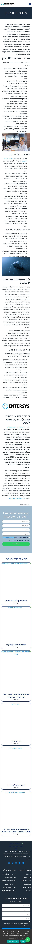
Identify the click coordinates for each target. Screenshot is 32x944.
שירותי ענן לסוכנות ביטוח (16, 601)
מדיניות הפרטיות (8, 538)
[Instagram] (9, 863)
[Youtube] (16, 863)
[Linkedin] (19, 863)
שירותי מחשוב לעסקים (15, 427)
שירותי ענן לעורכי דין (16, 785)
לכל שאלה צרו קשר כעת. (17, 498)
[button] (27, 939)
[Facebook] (23, 863)
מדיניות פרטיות (13, 941)
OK (23, 941)
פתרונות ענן (16, 741)
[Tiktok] (12, 863)
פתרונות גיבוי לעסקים (16, 645)
